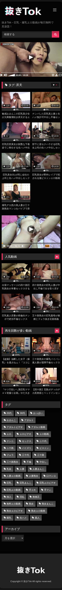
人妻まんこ (38, 469)
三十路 (40, 455)
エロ (9, 434)
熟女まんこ (47, 503)
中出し (43, 461)
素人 (37, 517)
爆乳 (9, 517)
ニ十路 (10, 448)
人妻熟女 (33, 476)
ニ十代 (43, 441)
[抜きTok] (25, 11)
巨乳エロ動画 (14, 490)
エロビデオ (25, 434)
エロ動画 (44, 434)
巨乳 (9, 482)
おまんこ (11, 420)
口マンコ (51, 476)
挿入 (9, 496)
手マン (47, 490)
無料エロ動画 (14, 503)
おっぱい (37, 413)
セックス (26, 441)
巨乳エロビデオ (48, 482)
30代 (22, 413)
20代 (9, 413)
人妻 (22, 469)
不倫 (29, 461)
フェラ (10, 455)
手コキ (32, 490)
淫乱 (22, 496)
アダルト (29, 420)
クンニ (10, 441)
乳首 (9, 469)
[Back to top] (51, 580)
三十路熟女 (12, 461)
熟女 (31, 503)
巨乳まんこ (25, 482)
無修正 (36, 496)
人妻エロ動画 (14, 476)
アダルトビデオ (15, 427)
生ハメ (23, 517)
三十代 (25, 455)
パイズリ (26, 448)
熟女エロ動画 (38, 510)
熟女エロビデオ (15, 510)
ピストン (44, 448)
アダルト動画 (38, 427)
